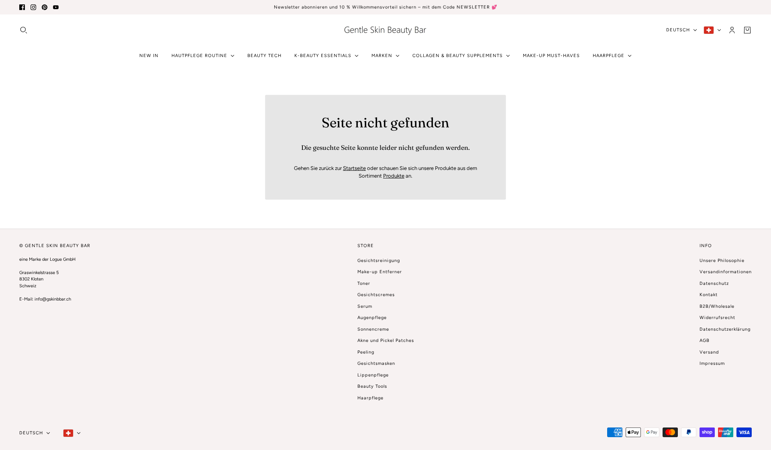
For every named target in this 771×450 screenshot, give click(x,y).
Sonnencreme (373, 329)
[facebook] (22, 7)
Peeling (365, 352)
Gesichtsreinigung (378, 260)
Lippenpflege (373, 375)
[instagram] (33, 7)
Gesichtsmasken (376, 363)
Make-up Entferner (379, 271)
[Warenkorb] (747, 29)
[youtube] (55, 7)
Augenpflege (372, 317)
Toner (363, 283)
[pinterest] (44, 7)
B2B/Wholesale (717, 306)
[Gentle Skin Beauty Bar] (385, 30)
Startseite (354, 168)
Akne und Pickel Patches (385, 340)
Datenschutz (714, 283)
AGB (705, 340)
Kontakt (709, 294)
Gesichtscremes (376, 294)
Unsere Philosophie (722, 260)
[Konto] (732, 29)
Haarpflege (370, 398)
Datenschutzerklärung (725, 329)
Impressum (712, 363)
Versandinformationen (726, 271)
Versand (709, 352)
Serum (364, 306)
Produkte (393, 176)
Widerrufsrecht (717, 317)
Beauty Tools (372, 386)
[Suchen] (23, 29)
